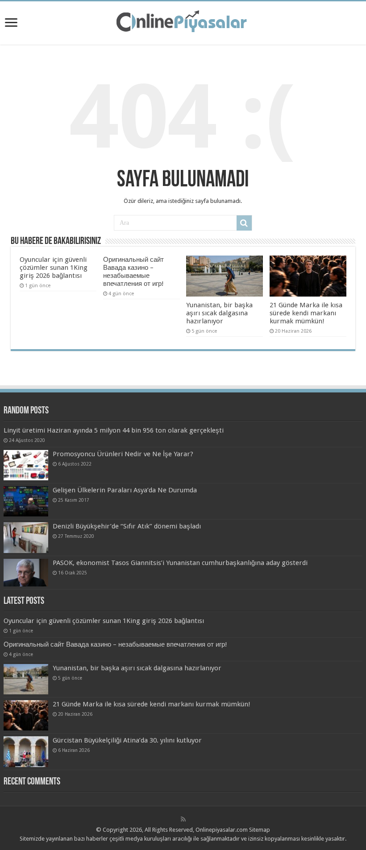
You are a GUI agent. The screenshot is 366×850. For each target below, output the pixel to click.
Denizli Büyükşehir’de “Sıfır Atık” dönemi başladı (127, 526)
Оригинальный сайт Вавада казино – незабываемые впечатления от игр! (133, 272)
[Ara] (244, 223)
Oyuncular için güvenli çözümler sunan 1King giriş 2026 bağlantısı (53, 268)
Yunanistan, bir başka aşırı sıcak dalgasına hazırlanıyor (219, 313)
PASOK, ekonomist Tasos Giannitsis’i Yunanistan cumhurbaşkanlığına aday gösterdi (180, 563)
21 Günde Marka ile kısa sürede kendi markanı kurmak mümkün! (306, 313)
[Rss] (183, 819)
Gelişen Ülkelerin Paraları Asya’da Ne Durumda (125, 490)
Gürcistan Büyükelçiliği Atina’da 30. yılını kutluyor (127, 740)
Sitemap (259, 829)
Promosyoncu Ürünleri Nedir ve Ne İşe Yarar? (123, 454)
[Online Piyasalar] (183, 21)
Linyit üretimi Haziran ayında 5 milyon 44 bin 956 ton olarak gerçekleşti (114, 430)
